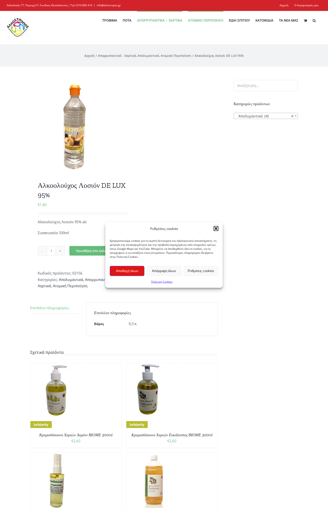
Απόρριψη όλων (164, 271)
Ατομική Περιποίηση (70, 285)
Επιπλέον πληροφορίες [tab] (49, 307)
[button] (216, 228)
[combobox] (266, 116)
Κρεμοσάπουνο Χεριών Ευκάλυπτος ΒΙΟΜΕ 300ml (171, 434)
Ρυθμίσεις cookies (201, 271)
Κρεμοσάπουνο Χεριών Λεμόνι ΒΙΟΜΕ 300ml (75, 434)
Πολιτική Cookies (161, 281)
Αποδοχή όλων (127, 271)
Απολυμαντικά (71, 279)
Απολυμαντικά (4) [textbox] (264, 116)
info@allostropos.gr (109, 5)
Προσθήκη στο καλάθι (93, 251)
